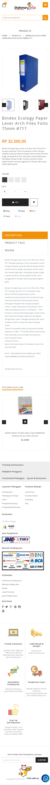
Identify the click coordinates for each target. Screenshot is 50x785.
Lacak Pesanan (8, 592)
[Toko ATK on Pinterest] (15, 607)
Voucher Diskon (31, 496)
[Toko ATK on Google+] (11, 607)
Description (13, 235)
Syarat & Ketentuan (36, 478)
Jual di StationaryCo (10, 596)
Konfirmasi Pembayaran (12, 580)
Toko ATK (24, 779)
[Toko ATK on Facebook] (3, 607)
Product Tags (15, 243)
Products (25, 30)
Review (9, 250)
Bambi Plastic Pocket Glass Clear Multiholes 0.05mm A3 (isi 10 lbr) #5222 (25, 434)
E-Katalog (29, 499)
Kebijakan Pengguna (12, 471)
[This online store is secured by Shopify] (9, 526)
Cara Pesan (30, 492)
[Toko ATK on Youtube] (3, 611)
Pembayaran (7, 492)
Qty (4, 186)
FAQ (26, 503)
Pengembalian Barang (11, 507)
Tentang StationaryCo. (13, 465)
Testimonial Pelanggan (13, 478)
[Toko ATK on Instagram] (19, 607)
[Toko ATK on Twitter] (6, 607)
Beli (17, 202)
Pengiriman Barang (9, 503)
